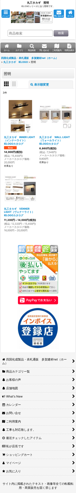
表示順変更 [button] (41, 84)
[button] (5, 14)
